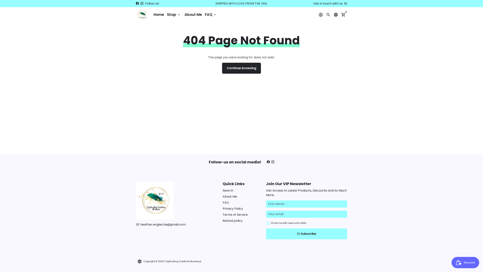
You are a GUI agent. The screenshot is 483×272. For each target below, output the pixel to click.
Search (228, 190)
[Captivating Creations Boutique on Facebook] (137, 3)
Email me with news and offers (288, 223)
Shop (174, 14)
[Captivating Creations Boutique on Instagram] (141, 3)
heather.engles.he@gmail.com (161, 224)
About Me (193, 14)
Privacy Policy (233, 208)
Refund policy (233, 221)
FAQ (211, 14)
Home (159, 14)
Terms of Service (235, 214)
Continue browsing (241, 68)
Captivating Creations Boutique (182, 261)
